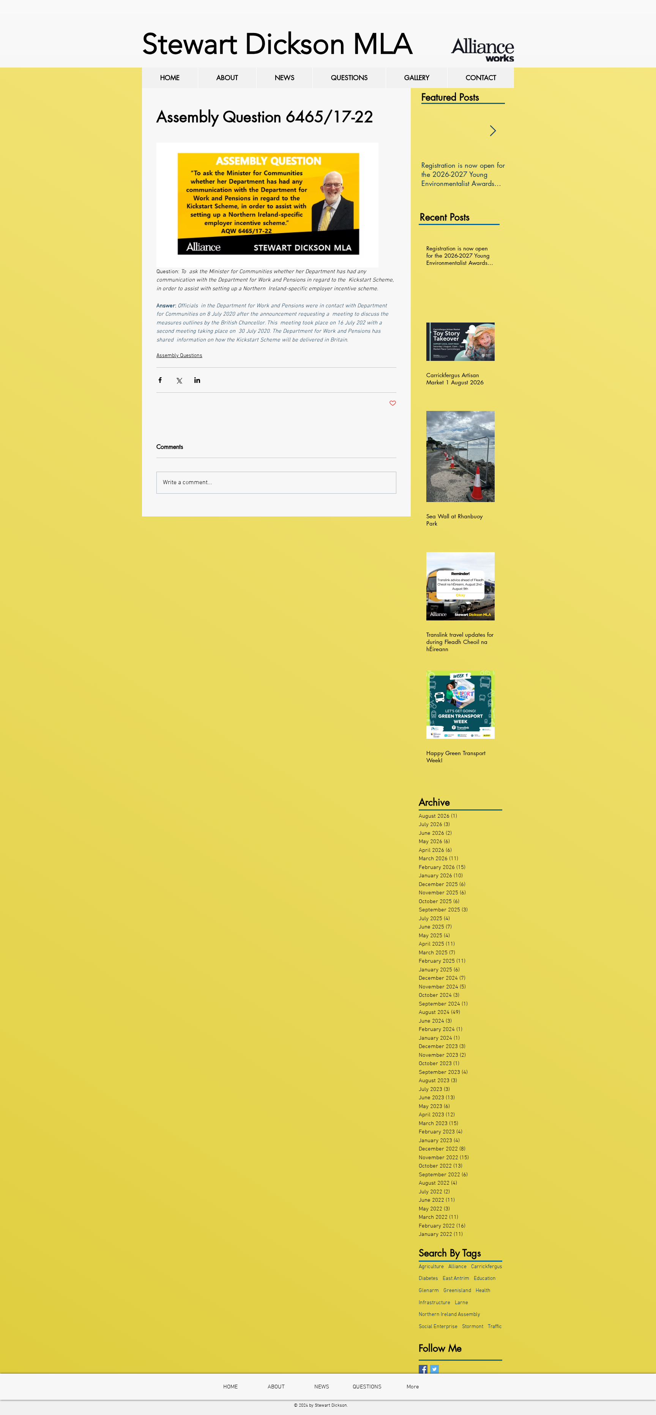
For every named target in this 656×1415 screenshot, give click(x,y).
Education (485, 1278)
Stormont (472, 1327)
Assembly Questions (179, 356)
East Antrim (456, 1278)
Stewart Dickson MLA (277, 44)
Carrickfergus (486, 1267)
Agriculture (431, 1267)
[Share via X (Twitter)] (178, 380)
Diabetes (428, 1278)
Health (483, 1291)
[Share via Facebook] (160, 380)
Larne (461, 1303)
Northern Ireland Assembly (449, 1314)
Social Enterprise (438, 1327)
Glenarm (429, 1291)
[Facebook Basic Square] (423, 1369)
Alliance (457, 1267)
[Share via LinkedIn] (197, 380)
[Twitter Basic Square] (434, 1369)
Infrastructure (434, 1303)
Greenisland (457, 1291)
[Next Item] (492, 131)
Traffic (495, 1327)
